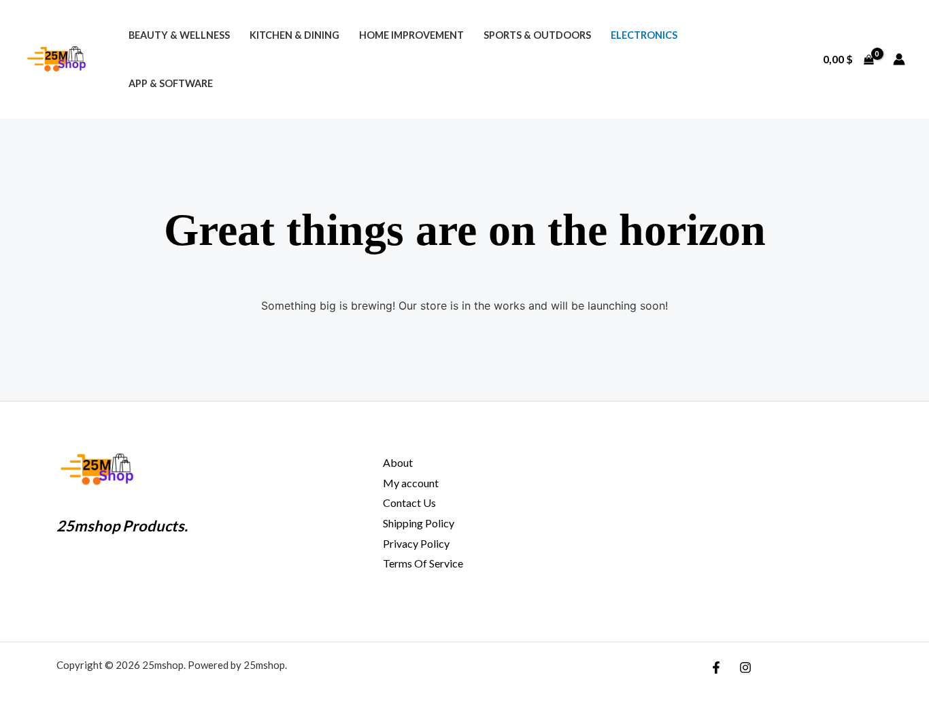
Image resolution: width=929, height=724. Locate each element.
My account (411, 482)
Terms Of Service (423, 563)
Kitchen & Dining (294, 35)
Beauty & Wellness (179, 35)
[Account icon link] (899, 59)
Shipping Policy (418, 522)
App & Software (171, 83)
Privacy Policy (416, 543)
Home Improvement (411, 35)
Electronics (644, 35)
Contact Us (409, 502)
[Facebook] (716, 667)
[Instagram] (745, 667)
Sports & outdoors (537, 35)
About (398, 462)
